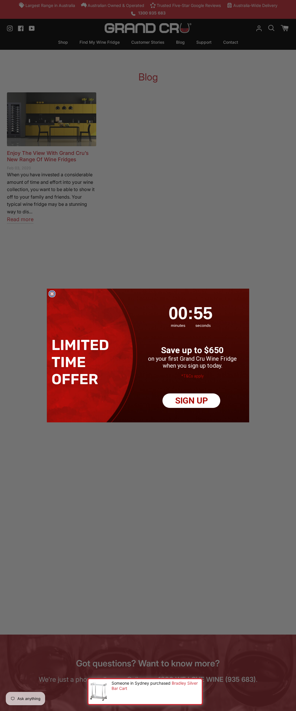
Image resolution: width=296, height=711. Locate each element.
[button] (82, 362)
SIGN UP (191, 400)
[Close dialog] (52, 294)
